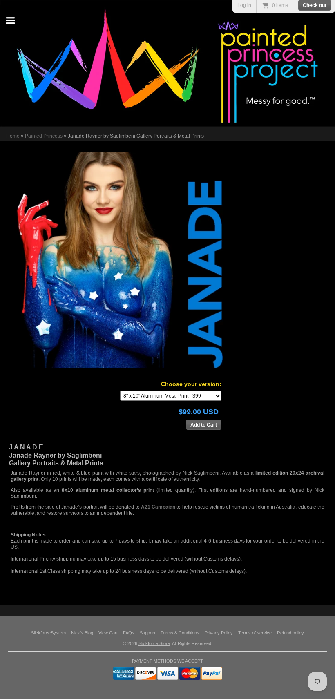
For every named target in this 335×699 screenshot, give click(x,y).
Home (13, 136)
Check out (314, 5)
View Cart (108, 632)
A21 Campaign (158, 507)
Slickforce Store (154, 643)
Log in (244, 5)
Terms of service (255, 632)
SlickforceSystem (48, 632)
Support (147, 632)
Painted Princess (44, 136)
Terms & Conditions (180, 632)
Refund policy (290, 632)
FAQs (128, 632)
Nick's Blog (82, 632)
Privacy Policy (219, 632)
